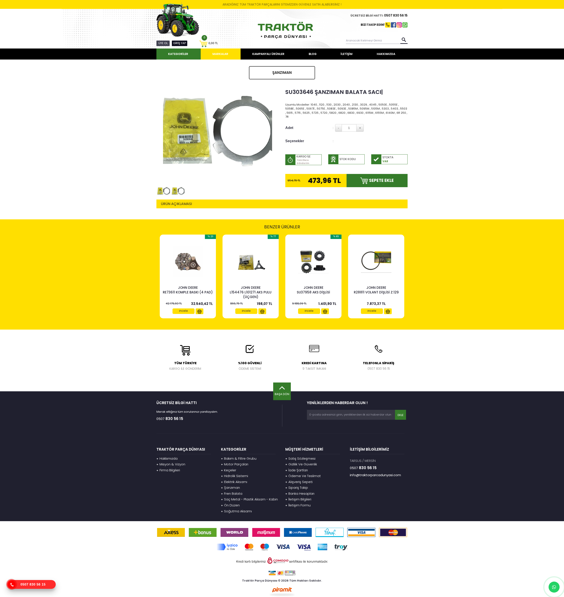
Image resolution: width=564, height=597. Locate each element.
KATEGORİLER (178, 54)
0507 (396, 15)
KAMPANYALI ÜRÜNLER (268, 54)
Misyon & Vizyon (170, 464)
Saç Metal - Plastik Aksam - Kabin (249, 499)
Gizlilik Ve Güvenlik (301, 464)
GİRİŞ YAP (179, 43)
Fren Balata (231, 493)
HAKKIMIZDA (386, 54)
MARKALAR (220, 54)
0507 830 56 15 (33, 584)
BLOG (313, 54)
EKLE (400, 415)
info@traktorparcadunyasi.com (375, 475)
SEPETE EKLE (381, 180)
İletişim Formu (298, 505)
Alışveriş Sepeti (299, 481)
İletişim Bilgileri (298, 499)
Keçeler (228, 470)
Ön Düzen (230, 505)
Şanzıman (230, 487)
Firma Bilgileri (168, 470)
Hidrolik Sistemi (234, 476)
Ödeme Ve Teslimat (303, 476)
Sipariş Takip (296, 487)
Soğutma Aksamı (236, 511)
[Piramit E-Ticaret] (282, 591)
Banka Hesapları (299, 493)
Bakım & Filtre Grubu (238, 458)
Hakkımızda (167, 458)
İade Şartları (296, 470)
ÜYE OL (163, 43)
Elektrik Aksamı (234, 481)
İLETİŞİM (346, 54)
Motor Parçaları (234, 464)
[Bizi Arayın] (11, 584)
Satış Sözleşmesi (300, 458)
